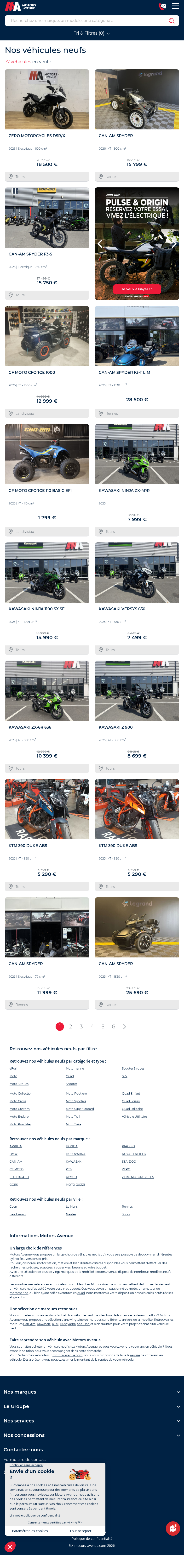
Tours (126, 1214)
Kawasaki (44, 1324)
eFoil (13, 1068)
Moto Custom (20, 1109)
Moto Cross (18, 1101)
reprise (135, 1355)
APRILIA (16, 1146)
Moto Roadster (20, 1124)
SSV (124, 1076)
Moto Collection (21, 1093)
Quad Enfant (131, 1093)
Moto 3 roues (19, 1084)
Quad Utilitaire (132, 1109)
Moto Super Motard (80, 1109)
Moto (13, 1076)
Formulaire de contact (25, 1459)
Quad (70, 1076)
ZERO (126, 1169)
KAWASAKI (74, 1161)
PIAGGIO (128, 1146)
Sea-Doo (83, 1324)
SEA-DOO (129, 1161)
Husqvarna (68, 1324)
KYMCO (71, 1177)
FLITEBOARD (19, 1177)
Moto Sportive (76, 1101)
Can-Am (29, 1324)
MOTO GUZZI (75, 1184)
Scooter (71, 1084)
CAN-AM (16, 1161)
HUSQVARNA (76, 1154)
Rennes (127, 1206)
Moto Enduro (19, 1116)
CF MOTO (16, 1169)
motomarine (19, 1293)
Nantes (71, 1214)
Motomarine (75, 1068)
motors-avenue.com (67, 1355)
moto (133, 1288)
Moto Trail (73, 1116)
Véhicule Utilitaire (134, 1116)
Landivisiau (18, 1214)
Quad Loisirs (131, 1101)
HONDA (72, 1146)
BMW (13, 1154)
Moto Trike (73, 1124)
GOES (14, 1184)
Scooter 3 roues (133, 1068)
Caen (13, 1206)
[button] (100, 243)
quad (81, 1293)
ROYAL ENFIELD (134, 1154)
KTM (69, 1169)
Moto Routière (76, 1093)
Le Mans (72, 1206)
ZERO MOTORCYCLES (138, 1177)
